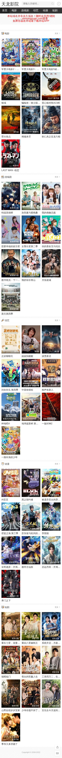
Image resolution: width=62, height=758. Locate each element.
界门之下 (6, 600)
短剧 (55, 10)
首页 (4, 10)
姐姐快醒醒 (27, 356)
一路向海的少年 (9, 457)
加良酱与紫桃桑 (30, 212)
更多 (56, 33)
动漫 (45, 10)
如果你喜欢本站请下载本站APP (31, 20)
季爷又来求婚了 (9, 744)
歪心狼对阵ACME (51, 103)
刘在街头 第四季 (9, 390)
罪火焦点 (6, 136)
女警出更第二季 (30, 246)
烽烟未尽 (26, 136)
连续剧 (25, 10)
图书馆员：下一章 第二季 (14, 280)
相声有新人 (47, 390)
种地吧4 (5, 423)
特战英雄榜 (7, 212)
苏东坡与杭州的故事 (32, 533)
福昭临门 (6, 676)
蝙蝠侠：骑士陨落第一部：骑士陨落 (40, 103)
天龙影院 (10, 4)
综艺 (35, 10)
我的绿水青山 (28, 280)
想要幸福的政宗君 (10, 246)
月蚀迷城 (46, 280)
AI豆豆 (4, 499)
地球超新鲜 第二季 (31, 423)
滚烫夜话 (46, 356)
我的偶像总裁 (49, 212)
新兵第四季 (7, 314)
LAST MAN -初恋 (10, 170)
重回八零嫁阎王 (30, 643)
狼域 (3, 103)
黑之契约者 (27, 499)
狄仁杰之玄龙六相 (51, 136)
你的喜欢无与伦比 (51, 246)
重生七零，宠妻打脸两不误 (15, 643)
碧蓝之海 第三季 (9, 533)
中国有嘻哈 (27, 390)
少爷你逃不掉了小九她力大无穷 (38, 710)
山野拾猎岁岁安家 (10, 710)
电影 (14, 10)
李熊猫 (45, 533)
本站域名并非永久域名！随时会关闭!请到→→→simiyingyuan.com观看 (31, 17)
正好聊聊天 (7, 356)
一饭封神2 (47, 423)
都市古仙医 (27, 567)
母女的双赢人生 (30, 676)
